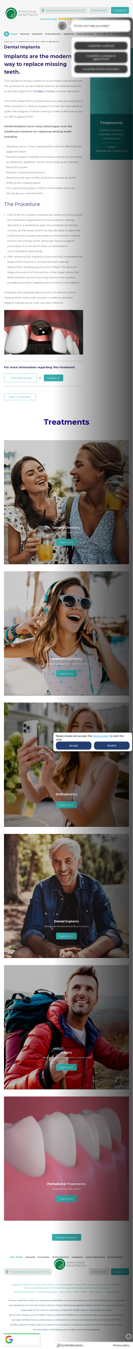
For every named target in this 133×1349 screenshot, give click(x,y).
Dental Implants (111, 142)
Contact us (53, 378)
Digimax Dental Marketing (108, 1284)
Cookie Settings (112, 1292)
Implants (69, 34)
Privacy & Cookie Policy (24, 1292)
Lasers (111, 146)
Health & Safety (80, 1292)
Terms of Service (96, 1288)
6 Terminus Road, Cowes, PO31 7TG (65, 10)
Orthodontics (53, 34)
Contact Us (120, 10)
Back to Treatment (20, 397)
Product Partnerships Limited (79, 1300)
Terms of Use (65, 1292)
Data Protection (96, 1292)
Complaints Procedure (47, 1292)
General (24, 34)
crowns (50, 91)
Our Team (16, 1257)
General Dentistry (111, 130)
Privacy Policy (78, 1288)
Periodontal (104, 34)
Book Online (120, 34)
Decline (111, 745)
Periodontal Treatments (111, 151)
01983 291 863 (99, 10)
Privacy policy (101, 736)
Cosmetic (37, 34)
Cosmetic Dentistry (111, 134)
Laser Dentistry (85, 34)
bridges (39, 91)
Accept (73, 745)
